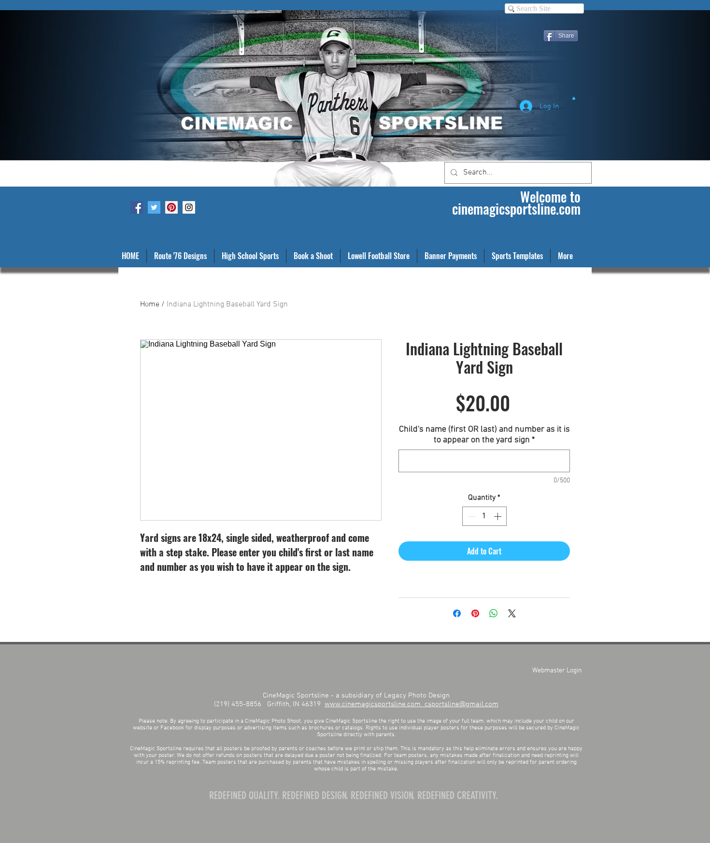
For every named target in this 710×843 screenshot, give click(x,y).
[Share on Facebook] (457, 613)
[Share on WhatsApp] (493, 613)
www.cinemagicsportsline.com (375, 704)
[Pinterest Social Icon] (171, 207)
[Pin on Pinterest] (475, 613)
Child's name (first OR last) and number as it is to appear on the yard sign (484, 434)
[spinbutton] (484, 516)
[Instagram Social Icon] (189, 207)
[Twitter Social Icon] (154, 207)
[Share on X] (512, 613)
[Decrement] (470, 516)
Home (149, 304)
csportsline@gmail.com (461, 704)
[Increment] (498, 516)
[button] (573, 98)
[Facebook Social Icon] (136, 207)
